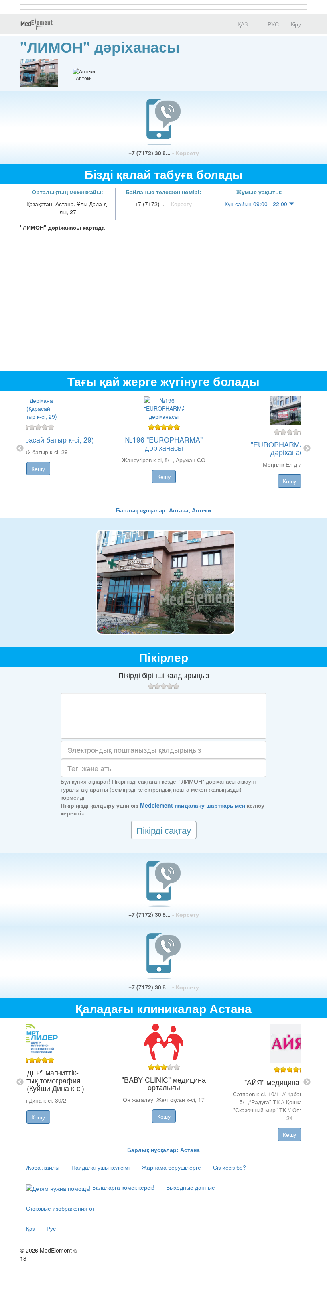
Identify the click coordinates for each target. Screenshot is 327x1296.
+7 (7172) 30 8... (163, 153)
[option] (164, 448)
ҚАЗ (242, 24)
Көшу (38, 469)
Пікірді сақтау (163, 830)
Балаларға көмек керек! (122, 1187)
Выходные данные (190, 1187)
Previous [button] (20, 449)
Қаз (30, 1228)
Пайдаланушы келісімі (100, 1167)
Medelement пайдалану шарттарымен (192, 805)
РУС (272, 24)
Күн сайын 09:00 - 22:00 (257, 204)
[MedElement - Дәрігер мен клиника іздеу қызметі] (36, 24)
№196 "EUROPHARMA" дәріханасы (164, 443)
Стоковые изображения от (60, 1208)
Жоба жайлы (42, 1167)
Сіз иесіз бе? (229, 1167)
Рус (51, 1228)
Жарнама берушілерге (171, 1167)
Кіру (296, 24)
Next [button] (307, 449)
